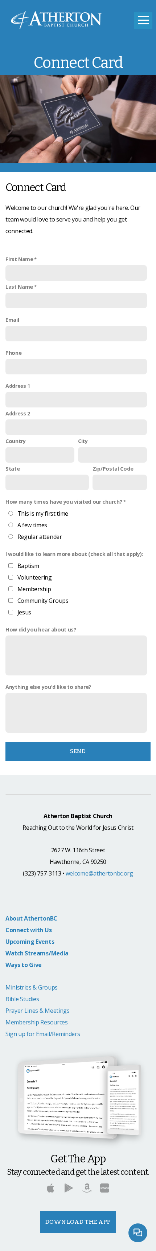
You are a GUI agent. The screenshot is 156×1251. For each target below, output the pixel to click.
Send (78, 751)
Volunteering (34, 577)
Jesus (24, 612)
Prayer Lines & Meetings (37, 1011)
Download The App (78, 1222)
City (83, 441)
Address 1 (17, 385)
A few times (32, 525)
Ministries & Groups (31, 987)
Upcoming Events (29, 942)
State (12, 468)
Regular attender (39, 537)
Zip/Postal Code (113, 468)
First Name (19, 259)
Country (15, 441)
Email (12, 319)
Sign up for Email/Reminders (42, 1034)
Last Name (19, 286)
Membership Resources (36, 1022)
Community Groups (43, 601)
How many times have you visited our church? (63, 501)
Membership (34, 589)
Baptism (28, 566)
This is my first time (42, 513)
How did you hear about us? (41, 629)
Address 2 (17, 413)
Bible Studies (22, 999)
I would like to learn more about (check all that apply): (74, 554)
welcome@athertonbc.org (99, 873)
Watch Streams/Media (37, 953)
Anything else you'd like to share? (48, 686)
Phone (13, 352)
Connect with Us (28, 930)
